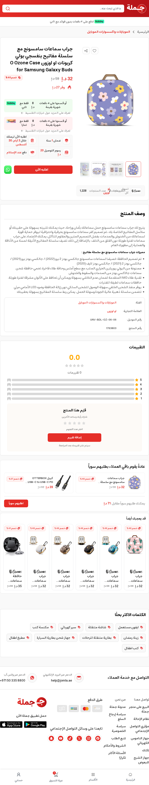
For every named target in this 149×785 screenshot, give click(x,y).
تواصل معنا (141, 699)
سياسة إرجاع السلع (117, 716)
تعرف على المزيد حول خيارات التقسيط (47, 113)
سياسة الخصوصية (119, 728)
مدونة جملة (117, 707)
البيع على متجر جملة (139, 709)
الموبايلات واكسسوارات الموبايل (97, 302)
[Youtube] (60, 738)
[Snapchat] (51, 738)
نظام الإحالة (141, 719)
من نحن (120, 699)
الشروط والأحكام (115, 745)
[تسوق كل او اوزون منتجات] (135, 191)
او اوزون (111, 311)
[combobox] (66, 8)
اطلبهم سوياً (16, 503)
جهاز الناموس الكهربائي (140, 740)
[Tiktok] (69, 738)
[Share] (85, 50)
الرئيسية (143, 31)
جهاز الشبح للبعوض (141, 760)
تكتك (145, 750)
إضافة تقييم (75, 437)
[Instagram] (88, 738)
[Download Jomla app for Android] (35, 724)
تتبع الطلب (118, 738)
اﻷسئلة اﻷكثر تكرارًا (117, 755)
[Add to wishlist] (94, 50)
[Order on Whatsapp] (8, 169)
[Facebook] (97, 738)
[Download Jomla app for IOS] (11, 724)
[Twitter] (79, 738)
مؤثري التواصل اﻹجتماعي (139, 728)
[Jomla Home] (136, 8)
